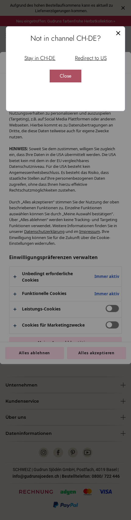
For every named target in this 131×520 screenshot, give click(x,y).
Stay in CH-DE (39, 58)
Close (65, 75)
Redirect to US (91, 58)
